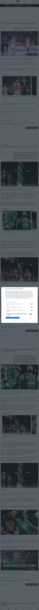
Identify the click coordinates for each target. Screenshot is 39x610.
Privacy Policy (25, 321)
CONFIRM (12, 317)
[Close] (36, 289)
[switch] (31, 304)
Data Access (19, 321)
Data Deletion (14, 321)
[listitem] (19, 301)
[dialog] (19, 305)
